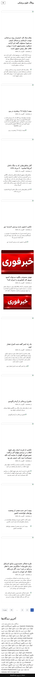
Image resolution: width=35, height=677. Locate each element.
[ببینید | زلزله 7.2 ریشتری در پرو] (17, 96)
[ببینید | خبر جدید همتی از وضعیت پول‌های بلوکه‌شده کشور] (17, 495)
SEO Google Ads (13, 672)
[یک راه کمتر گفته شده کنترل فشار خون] (17, 329)
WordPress (13, 675)
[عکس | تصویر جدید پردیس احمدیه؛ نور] (17, 212)
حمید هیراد (20, 669)
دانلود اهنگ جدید (21, 628)
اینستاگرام (18, 667)
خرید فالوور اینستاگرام (12, 626)
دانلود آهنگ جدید (20, 653)
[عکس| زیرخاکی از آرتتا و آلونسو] (17, 386)
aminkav (28, 51)
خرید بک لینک (19, 631)
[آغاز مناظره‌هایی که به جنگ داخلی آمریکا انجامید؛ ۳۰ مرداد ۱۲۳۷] (17, 150)
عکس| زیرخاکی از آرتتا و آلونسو (20, 401)
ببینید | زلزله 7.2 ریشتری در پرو (20, 111)
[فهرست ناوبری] (3, 2)
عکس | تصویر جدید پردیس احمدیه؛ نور (18, 227)
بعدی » (5, 610)
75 (11, 610)
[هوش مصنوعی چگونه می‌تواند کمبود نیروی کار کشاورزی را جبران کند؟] (17, 262)
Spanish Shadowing (26, 626)
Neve (23, 675)
